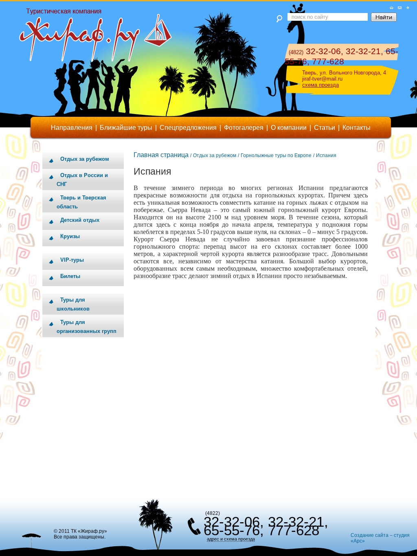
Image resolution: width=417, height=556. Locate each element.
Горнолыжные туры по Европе (276, 155)
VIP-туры (72, 260)
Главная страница (161, 154)
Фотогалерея (243, 127)
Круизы (70, 236)
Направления (71, 127)
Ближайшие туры (126, 127)
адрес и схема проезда (231, 538)
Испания (326, 155)
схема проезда (320, 85)
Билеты (70, 276)
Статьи (324, 127)
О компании (289, 127)
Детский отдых (79, 220)
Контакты (356, 127)
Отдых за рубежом (84, 159)
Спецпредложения (188, 127)
